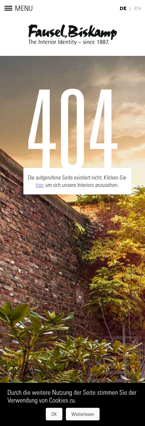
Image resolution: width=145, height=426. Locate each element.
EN (137, 8)
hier (39, 184)
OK (54, 414)
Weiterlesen (82, 414)
